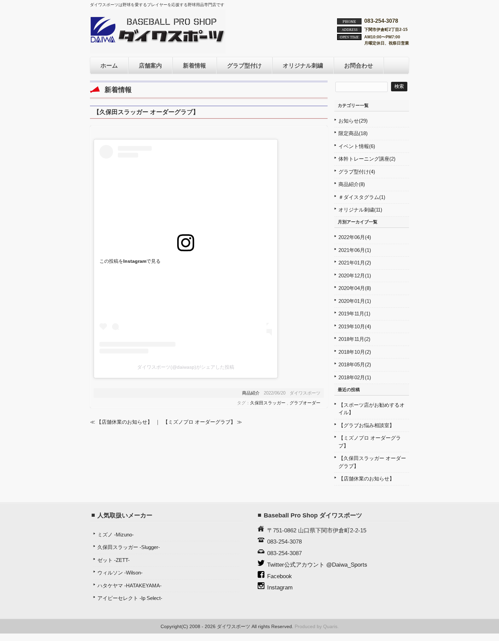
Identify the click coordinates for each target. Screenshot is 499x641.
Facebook (279, 576)
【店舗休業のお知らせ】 (366, 478)
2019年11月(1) (354, 313)
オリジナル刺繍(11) (360, 210)
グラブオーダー (305, 402)
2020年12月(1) (354, 275)
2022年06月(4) (354, 237)
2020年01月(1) (354, 301)
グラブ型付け (244, 65)
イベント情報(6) (356, 146)
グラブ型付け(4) (356, 172)
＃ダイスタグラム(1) (361, 197)
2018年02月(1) (354, 377)
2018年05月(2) (354, 364)
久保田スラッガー (267, 402)
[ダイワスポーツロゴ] (158, 40)
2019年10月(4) (354, 326)
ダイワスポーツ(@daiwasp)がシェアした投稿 (185, 367)
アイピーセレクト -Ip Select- (129, 598)
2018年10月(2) (354, 352)
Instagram (280, 587)
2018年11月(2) (354, 339)
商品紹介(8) (351, 184)
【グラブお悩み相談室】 (366, 425)
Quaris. (331, 626)
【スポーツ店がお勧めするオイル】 (371, 409)
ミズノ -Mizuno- (115, 534)
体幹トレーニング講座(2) (366, 159)
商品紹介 (251, 393)
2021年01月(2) (354, 262)
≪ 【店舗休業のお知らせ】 (121, 422)
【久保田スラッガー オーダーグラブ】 (372, 462)
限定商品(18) (353, 133)
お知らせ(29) (353, 121)
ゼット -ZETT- (113, 560)
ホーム (109, 65)
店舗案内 (150, 65)
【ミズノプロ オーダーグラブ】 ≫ (202, 422)
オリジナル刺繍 (303, 65)
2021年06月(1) (354, 250)
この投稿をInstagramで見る (130, 261)
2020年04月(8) (354, 288)
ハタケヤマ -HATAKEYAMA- (129, 585)
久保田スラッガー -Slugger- (128, 547)
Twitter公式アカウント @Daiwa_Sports (317, 565)
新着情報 (194, 65)
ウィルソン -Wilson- (120, 572)
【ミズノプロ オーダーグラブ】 (369, 441)
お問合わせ (358, 65)
